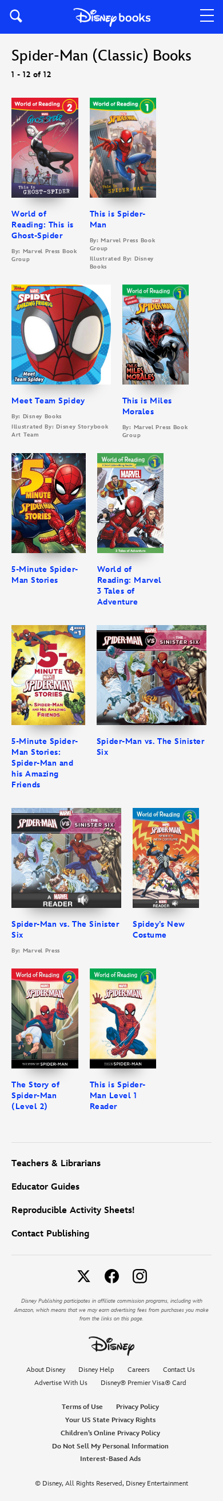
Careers (139, 1370)
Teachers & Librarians (56, 1163)
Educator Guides (45, 1187)
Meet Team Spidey (48, 401)
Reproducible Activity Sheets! (72, 1210)
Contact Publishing (50, 1233)
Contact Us (179, 1370)
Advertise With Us (60, 1383)
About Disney (45, 1370)
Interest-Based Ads (110, 1459)
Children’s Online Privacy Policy (110, 1433)
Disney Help (96, 1370)
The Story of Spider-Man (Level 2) (35, 1095)
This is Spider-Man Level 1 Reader (118, 1095)
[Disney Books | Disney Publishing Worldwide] (111, 17)
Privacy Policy (137, 1407)
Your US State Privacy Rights (110, 1420)
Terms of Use (82, 1407)
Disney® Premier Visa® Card (143, 1383)
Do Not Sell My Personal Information (110, 1447)
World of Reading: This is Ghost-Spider (42, 225)
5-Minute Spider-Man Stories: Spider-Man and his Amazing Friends (44, 763)
